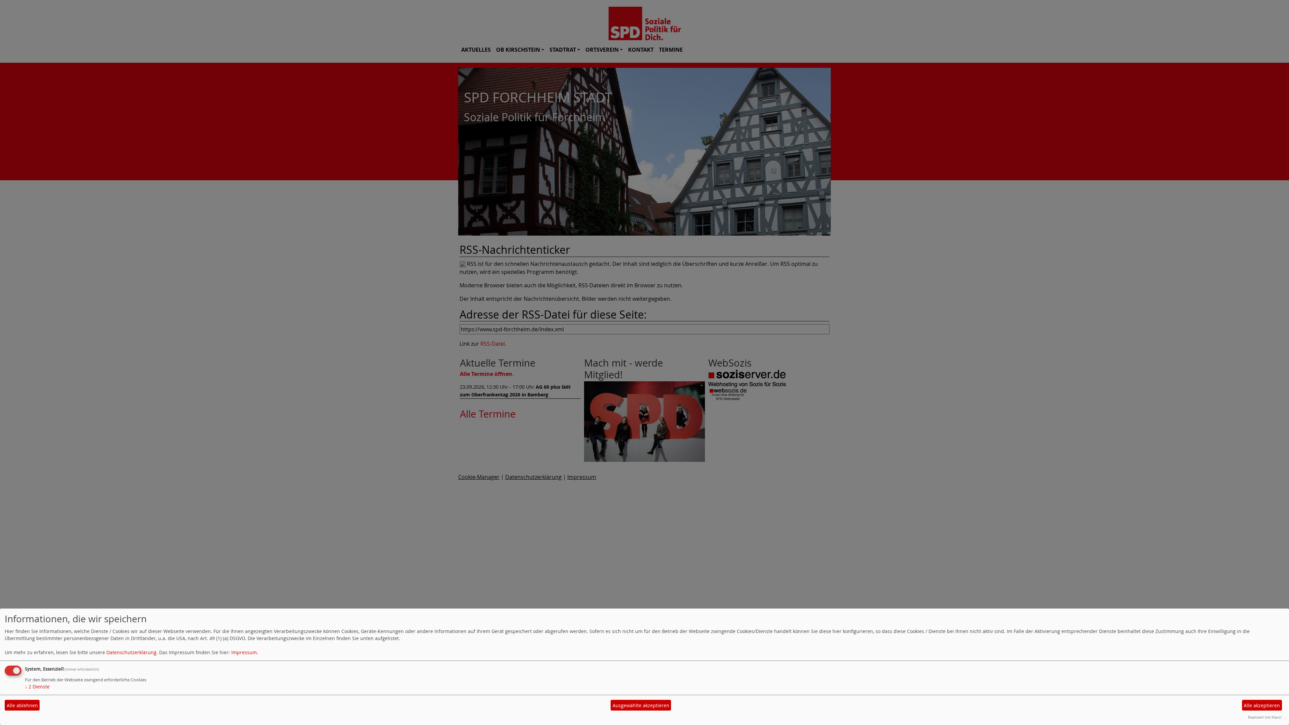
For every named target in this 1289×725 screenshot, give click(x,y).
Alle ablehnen (22, 705)
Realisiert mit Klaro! (1265, 717)
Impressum (244, 652)
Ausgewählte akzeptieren (641, 705)
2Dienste (37, 686)
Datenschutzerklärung (131, 652)
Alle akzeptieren (1262, 705)
